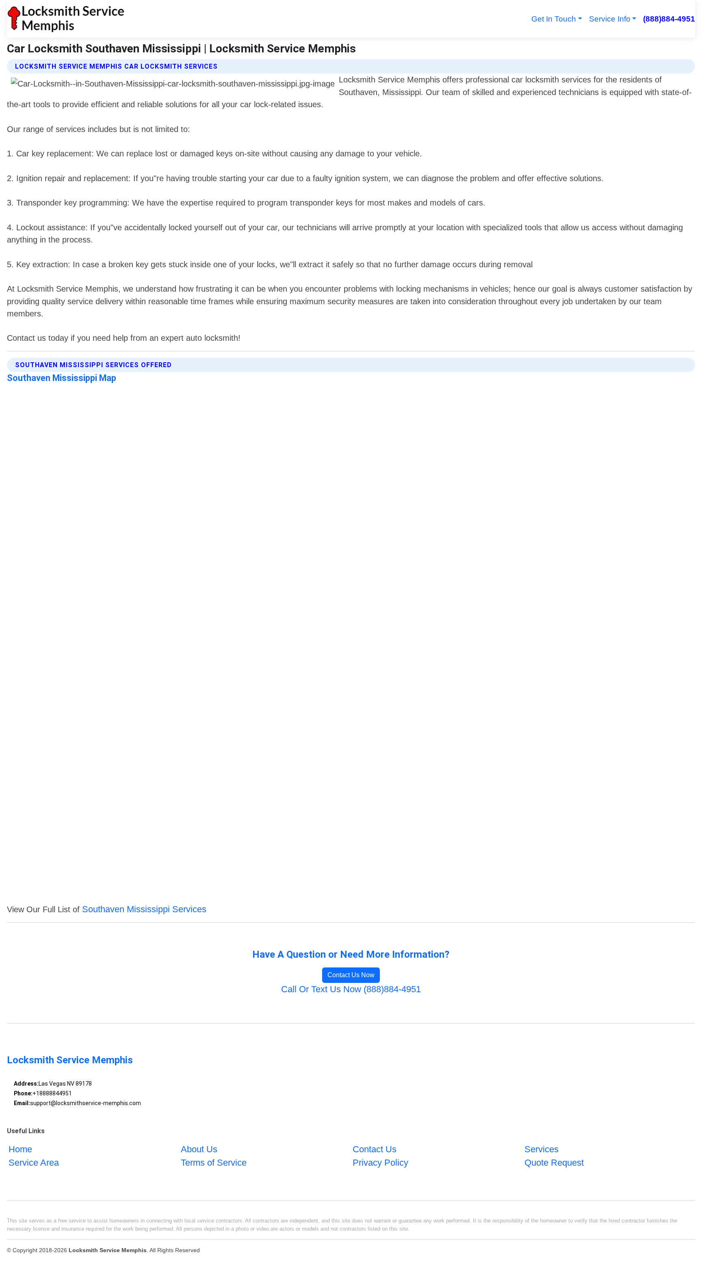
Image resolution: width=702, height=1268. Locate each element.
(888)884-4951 (669, 19)
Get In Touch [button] (553, 19)
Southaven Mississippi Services (144, 909)
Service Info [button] (609, 19)
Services (541, 1149)
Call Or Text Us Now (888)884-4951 (351, 989)
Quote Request (554, 1163)
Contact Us (374, 1149)
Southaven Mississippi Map (61, 378)
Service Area (34, 1163)
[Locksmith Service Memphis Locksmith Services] (66, 19)
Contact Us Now (351, 975)
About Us (199, 1149)
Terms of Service (214, 1163)
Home (20, 1149)
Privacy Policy (380, 1163)
